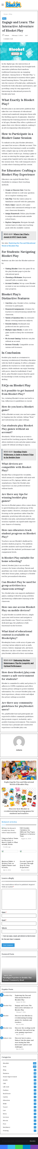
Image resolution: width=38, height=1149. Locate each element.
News (5, 1114)
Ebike (5, 1103)
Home (5, 14)
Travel (5, 1107)
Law (4, 1110)
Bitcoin (5, 1120)
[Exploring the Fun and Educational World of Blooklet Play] (7, 998)
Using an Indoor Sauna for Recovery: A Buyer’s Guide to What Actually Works (10, 841)
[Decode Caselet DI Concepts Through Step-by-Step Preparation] (28, 854)
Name (4, 912)
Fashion (5, 1090)
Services (6, 1117)
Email (4, 920)
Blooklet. (33, 1141)
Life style (6, 1087)
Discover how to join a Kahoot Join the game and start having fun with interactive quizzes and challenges (24, 1042)
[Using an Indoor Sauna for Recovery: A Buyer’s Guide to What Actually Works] (10, 831)
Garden (5, 1097)
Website (4, 928)
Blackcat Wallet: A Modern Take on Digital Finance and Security (9, 864)
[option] (19, 970)
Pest (4, 1124)
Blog (10, 14)
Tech (4, 1066)
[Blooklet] (13, 4)
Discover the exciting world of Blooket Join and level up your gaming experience (25, 1030)
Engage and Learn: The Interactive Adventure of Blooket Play (24, 1008)
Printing (6, 1130)
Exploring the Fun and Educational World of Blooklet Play (23, 997)
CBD (4, 1083)
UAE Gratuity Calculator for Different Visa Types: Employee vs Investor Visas (27, 832)
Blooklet (6, 1063)
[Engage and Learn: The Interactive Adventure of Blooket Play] (7, 1008)
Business (6, 1073)
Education (6, 1100)
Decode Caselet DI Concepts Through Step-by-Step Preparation (26, 864)
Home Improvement (10, 1077)
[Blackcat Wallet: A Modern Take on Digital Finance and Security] (10, 854)
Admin (19, 750)
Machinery (6, 1127)
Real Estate (7, 1093)
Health (5, 1080)
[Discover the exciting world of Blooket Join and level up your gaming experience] (7, 1031)
